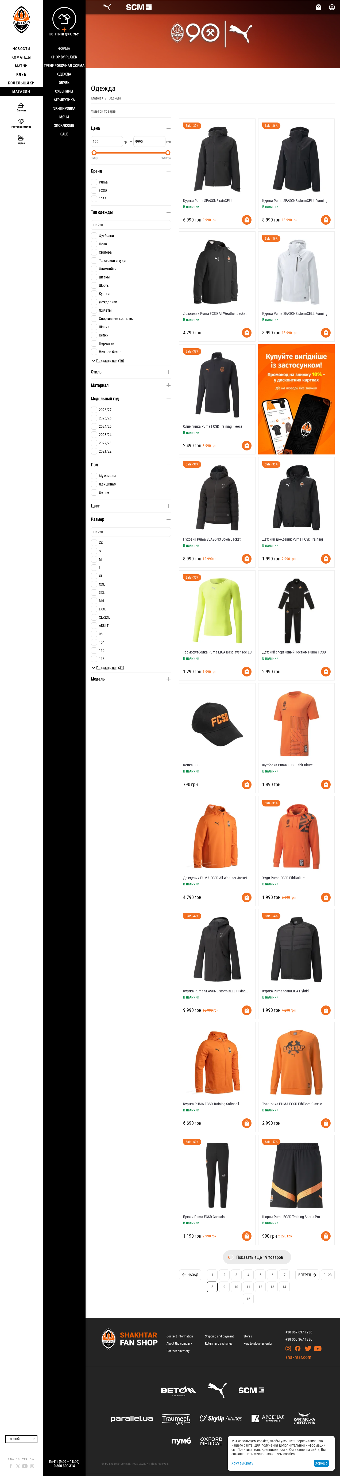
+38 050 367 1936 (298, 1339)
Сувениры (64, 91)
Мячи (64, 117)
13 (272, 1287)
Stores (248, 1336)
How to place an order (258, 1343)
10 (236, 1287)
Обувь (64, 83)
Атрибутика (64, 100)
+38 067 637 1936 (298, 1332)
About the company (179, 1343)
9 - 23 (328, 1275)
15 (248, 1299)
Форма (64, 48)
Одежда (64, 74)
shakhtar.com (298, 1357)
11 (248, 1287)
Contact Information (180, 1336)
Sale (64, 134)
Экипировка (64, 108)
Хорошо (321, 1463)
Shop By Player (64, 57)
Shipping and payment (219, 1336)
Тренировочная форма (64, 65)
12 (260, 1287)
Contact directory (178, 1351)
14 (284, 1287)
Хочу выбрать (242, 1463)
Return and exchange (219, 1343)
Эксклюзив (64, 125)
